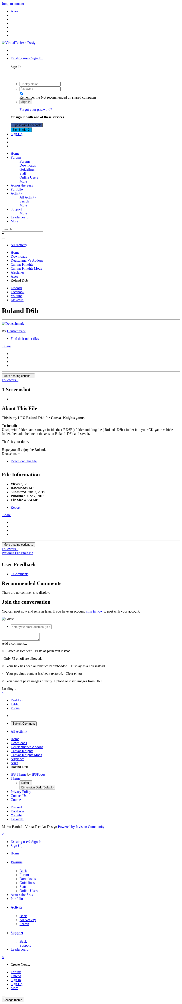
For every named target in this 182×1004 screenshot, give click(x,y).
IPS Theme (18, 774)
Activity (16, 193)
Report (15, 507)
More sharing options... (18, 375)
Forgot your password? (36, 109)
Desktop (16, 700)
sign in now (94, 611)
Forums (16, 157)
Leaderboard (19, 217)
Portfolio (17, 189)
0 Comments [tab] (19, 574)
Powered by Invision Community (81, 827)
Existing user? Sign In (27, 58)
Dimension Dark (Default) (37, 787)
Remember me (30, 97)
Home (15, 153)
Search (24, 201)
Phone (15, 708)
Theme (15, 778)
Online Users (29, 177)
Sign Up (16, 134)
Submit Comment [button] (23, 723)
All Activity (28, 197)
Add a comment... (14, 643)
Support (16, 209)
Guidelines (27, 169)
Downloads (28, 165)
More (23, 181)
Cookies (16, 800)
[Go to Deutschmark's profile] (13, 323)
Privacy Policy (21, 792)
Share (6, 346)
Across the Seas (22, 185)
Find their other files (25, 339)
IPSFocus (38, 774)
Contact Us (18, 796)
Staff (23, 173)
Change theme (13, 1000)
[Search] (3, 238)
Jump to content (13, 4)
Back (23, 871)
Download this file (24, 461)
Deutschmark (16, 331)
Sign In (25, 101)
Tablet (15, 704)
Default (25, 782)
